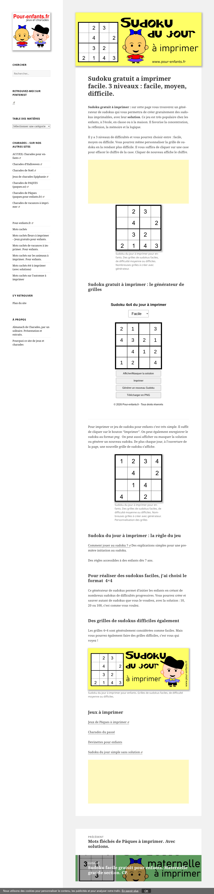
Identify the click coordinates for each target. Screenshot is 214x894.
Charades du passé (101, 732)
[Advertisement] (138, 182)
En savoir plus (130, 891)
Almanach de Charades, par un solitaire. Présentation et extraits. (31, 330)
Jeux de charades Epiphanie (29, 176)
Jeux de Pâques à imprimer (107, 722)
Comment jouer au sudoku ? (108, 545)
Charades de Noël (23, 170)
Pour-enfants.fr (22, 223)
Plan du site (19, 303)
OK (146, 891)
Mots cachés (20, 229)
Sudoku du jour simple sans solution (114, 752)
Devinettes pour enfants (105, 742)
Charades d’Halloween (26, 164)
